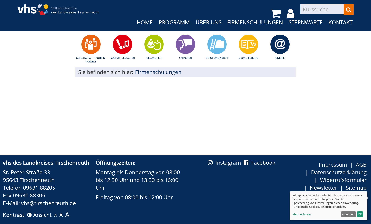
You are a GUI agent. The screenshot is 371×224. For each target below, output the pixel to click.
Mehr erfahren (302, 214)
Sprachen (185, 58)
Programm (174, 22)
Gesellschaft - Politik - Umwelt (91, 59)
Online (280, 58)
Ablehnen (348, 214)
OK (360, 214)
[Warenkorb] (276, 13)
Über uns (208, 22)
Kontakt (340, 22)
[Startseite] (58, 7)
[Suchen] (349, 9)
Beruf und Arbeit (217, 58)
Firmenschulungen (255, 22)
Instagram (229, 162)
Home (145, 22)
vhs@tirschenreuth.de (48, 203)
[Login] (291, 13)
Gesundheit (154, 58)
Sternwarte (306, 22)
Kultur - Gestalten (122, 58)
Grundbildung (248, 58)
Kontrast (15, 214)
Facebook (263, 162)
